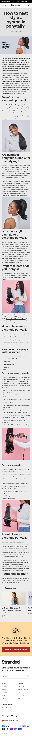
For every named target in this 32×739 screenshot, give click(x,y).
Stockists (4, 692)
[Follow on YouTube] (12, 715)
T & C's (4, 698)
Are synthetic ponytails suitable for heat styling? (16, 158)
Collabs (20, 698)
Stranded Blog (22, 695)
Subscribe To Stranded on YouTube (16, 649)
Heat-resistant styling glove (11, 359)
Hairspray (6, 367)
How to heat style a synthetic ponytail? (15, 328)
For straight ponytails (12, 465)
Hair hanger (6, 361)
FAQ (19, 692)
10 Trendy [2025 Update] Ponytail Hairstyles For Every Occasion (12, 610)
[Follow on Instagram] (7, 715)
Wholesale (5, 695)
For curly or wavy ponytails (15, 373)
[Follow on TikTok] (16, 715)
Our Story (4, 686)
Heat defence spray (8, 364)
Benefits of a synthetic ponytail (14, 99)
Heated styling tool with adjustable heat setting (16, 356)
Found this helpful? (15, 573)
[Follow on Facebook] (3, 715)
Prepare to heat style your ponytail (15, 267)
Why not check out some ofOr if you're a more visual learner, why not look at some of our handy (15, 580)
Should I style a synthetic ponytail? (15, 536)
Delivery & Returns (23, 689)
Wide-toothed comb (8, 370)
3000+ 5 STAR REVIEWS (21, 1)
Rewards (4, 689)
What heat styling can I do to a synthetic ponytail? (15, 234)
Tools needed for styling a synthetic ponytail (15, 350)
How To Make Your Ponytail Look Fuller (7, 709)
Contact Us (21, 686)
